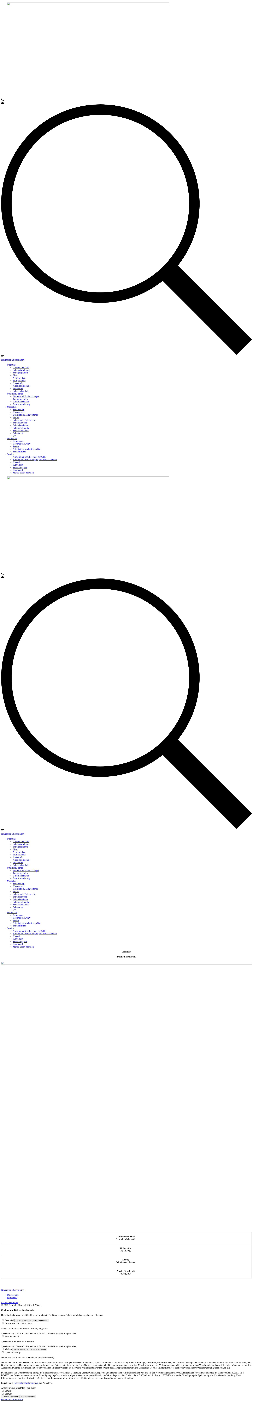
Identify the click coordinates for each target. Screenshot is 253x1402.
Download (18, 470)
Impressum (12, 1297)
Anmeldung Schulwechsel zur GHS (29, 457)
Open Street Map (12, 1352)
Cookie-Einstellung (10, 1302)
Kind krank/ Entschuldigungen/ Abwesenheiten (35, 459)
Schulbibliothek (20, 422)
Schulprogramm (20, 372)
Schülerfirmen (19, 451)
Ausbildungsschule (21, 386)
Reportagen (18, 441)
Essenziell (9, 1320)
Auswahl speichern (10, 1397)
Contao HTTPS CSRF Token (18, 1323)
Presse (16, 446)
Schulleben (12, 438)
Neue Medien (19, 378)
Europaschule (19, 380)
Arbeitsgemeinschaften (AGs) (26, 449)
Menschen (12, 407)
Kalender (17, 462)
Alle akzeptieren (28, 1397)
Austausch (18, 383)
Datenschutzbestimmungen (26, 1383)
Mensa (16, 417)
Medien (8, 1349)
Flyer (15, 375)
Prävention (18, 388)
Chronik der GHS (21, 367)
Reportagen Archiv (21, 443)
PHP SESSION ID (13, 1336)
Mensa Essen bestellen (23, 472)
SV (14, 436)
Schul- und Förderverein (24, 420)
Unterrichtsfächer (21, 401)
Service (10, 454)
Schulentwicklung (21, 370)
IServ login (18, 465)
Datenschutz (12, 1295)
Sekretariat (18, 433)
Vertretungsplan (20, 467)
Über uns (11, 365)
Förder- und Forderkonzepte (26, 396)
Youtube (8, 1393)
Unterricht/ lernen (15, 393)
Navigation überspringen (12, 360)
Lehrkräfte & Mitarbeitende (25, 415)
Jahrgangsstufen (20, 399)
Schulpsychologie (21, 428)
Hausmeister (18, 412)
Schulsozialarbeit (21, 391)
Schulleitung (18, 409)
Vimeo (8, 1391)
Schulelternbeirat (20, 425)
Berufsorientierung (21, 404)
